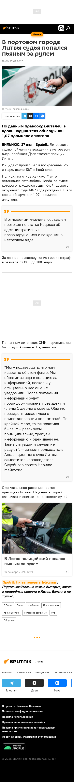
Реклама (22, 706)
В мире (7, 672)
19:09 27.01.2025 (12, 61)
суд (53, 612)
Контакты (35, 706)
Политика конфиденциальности (22, 711)
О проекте (8, 706)
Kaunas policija (21, 108)
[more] (67, 247)
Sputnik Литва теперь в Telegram (29, 582)
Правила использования (17, 716)
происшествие (11, 612)
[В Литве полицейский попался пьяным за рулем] (37, 528)
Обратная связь (12, 736)
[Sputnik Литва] (12, 29)
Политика (23, 672)
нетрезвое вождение (35, 612)
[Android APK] (14, 747)
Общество (9, 620)
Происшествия (51, 605)
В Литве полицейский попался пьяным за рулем (34, 561)
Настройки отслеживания (39, 736)
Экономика (63, 672)
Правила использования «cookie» (23, 722)
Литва (20, 605)
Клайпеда (33, 605)
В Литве (8, 605)
